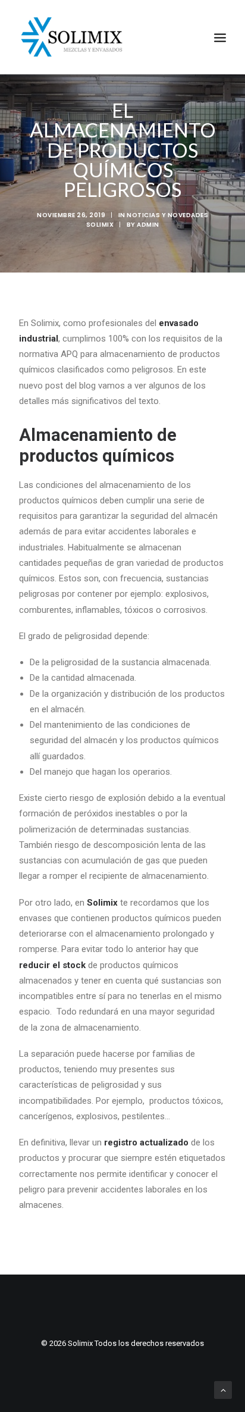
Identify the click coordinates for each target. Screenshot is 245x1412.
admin (148, 224)
